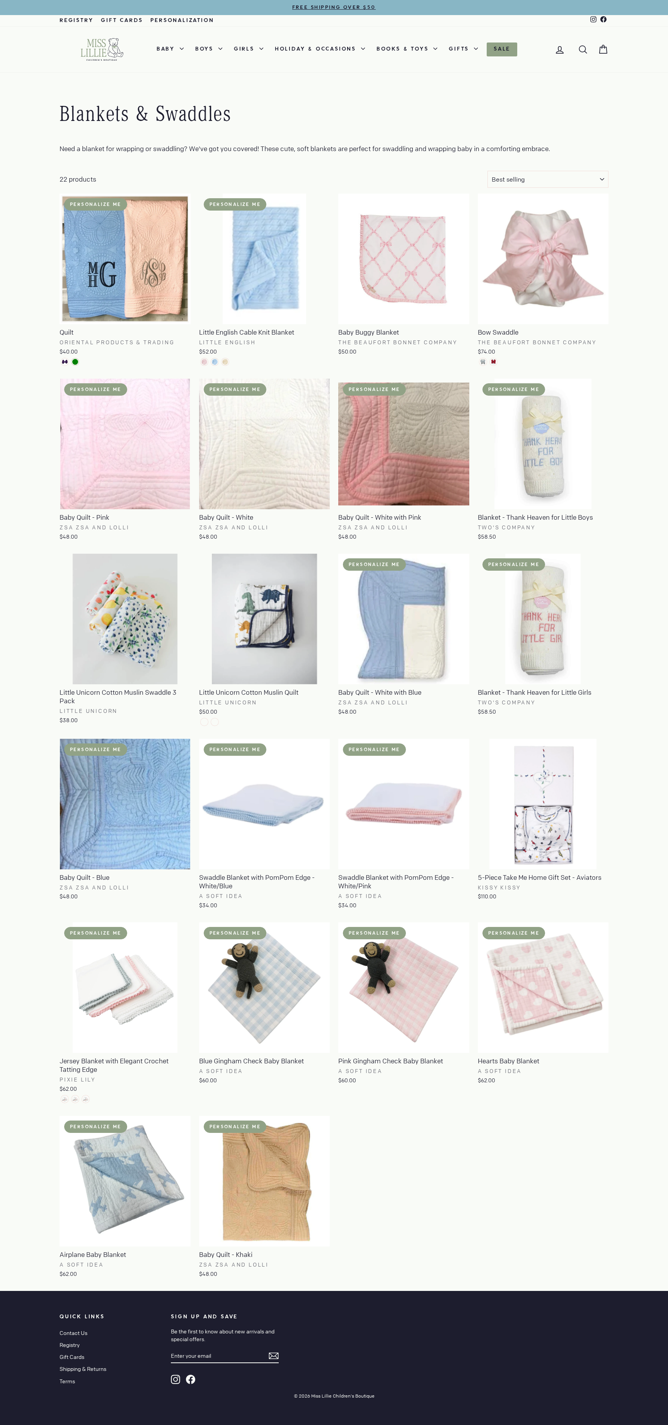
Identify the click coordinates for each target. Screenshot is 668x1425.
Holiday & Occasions (317, 49)
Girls (245, 49)
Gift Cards (122, 20)
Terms (67, 1380)
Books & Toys (404, 49)
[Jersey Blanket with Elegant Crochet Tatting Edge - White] (85, 1099)
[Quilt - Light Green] (75, 362)
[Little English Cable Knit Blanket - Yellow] (225, 362)
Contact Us (73, 1332)
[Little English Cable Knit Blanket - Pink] (204, 362)
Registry (76, 20)
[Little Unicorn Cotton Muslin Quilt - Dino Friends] (204, 722)
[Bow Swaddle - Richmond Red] (493, 362)
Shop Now (125, 315)
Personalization (182, 20)
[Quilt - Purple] (64, 362)
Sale (502, 49)
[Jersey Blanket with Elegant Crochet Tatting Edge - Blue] (75, 1099)
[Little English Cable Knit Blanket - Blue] (214, 362)
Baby (167, 49)
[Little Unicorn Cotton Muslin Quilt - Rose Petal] (214, 722)
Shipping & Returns (83, 1368)
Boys (205, 49)
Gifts (460, 49)
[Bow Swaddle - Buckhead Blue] (483, 362)
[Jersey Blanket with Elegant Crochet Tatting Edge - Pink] (64, 1099)
